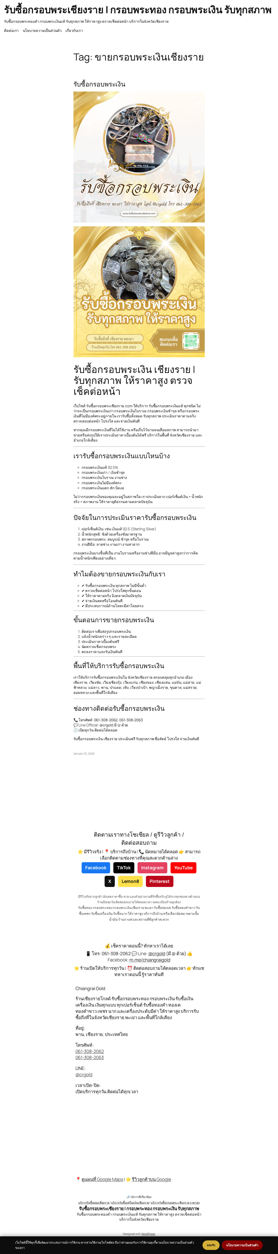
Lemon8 (130, 881)
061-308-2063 (90, 1057)
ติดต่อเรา (11, 30)
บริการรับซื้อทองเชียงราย (93, 1202)
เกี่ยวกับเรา (74, 30)
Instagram (152, 868)
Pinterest (160, 881)
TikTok (124, 868)
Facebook (95, 868)
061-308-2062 (90, 1051)
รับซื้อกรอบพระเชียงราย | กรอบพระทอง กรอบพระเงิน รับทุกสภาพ (138, 9)
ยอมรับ (211, 1245)
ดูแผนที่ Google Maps (102, 1179)
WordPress (148, 1234)
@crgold (84, 1074)
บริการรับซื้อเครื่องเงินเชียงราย (130, 1202)
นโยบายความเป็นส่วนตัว (42, 30)
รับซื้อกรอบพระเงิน (99, 84)
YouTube (183, 868)
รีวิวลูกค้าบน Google (151, 1179)
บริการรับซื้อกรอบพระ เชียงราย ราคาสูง (175, 1202)
